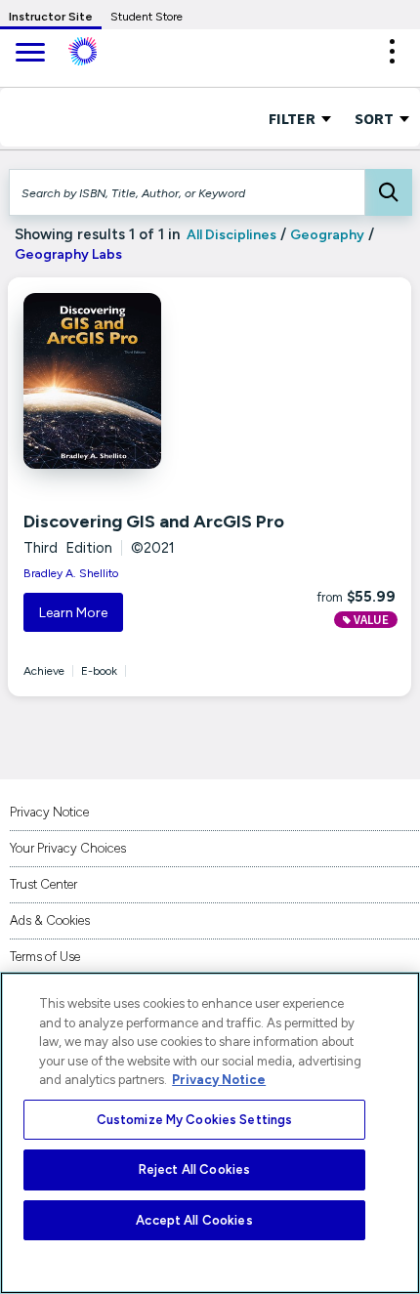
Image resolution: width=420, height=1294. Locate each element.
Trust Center (43, 884)
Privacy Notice (49, 812)
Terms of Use (45, 956)
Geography (327, 235)
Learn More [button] (73, 613)
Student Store (146, 16)
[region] (210, 1133)
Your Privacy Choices (68, 848)
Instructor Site (51, 16)
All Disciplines (230, 235)
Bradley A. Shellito (70, 573)
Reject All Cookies (194, 1169)
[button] (391, 51)
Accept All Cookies (194, 1220)
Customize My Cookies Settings (195, 1119)
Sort (376, 118)
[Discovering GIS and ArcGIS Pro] (142, 381)
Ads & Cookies (50, 920)
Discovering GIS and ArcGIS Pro (153, 521)
